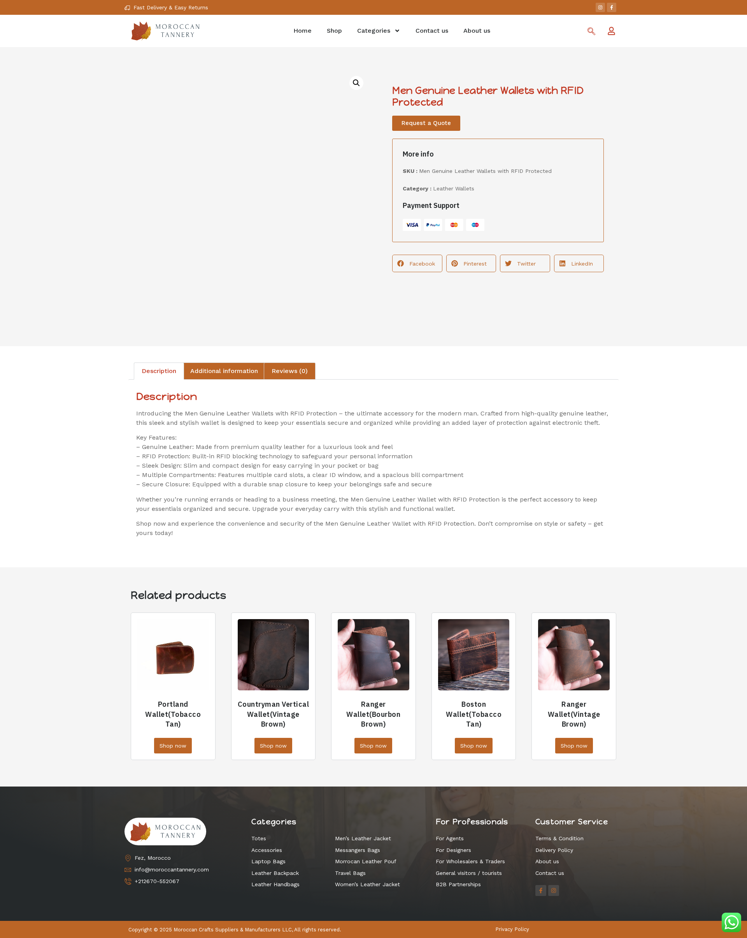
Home (302, 30)
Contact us (432, 30)
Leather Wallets (453, 188)
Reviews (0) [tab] (290, 371)
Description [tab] (159, 371)
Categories (373, 30)
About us (476, 30)
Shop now (173, 746)
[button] (356, 83)
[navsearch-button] (591, 32)
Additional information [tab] (224, 371)
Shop (334, 30)
